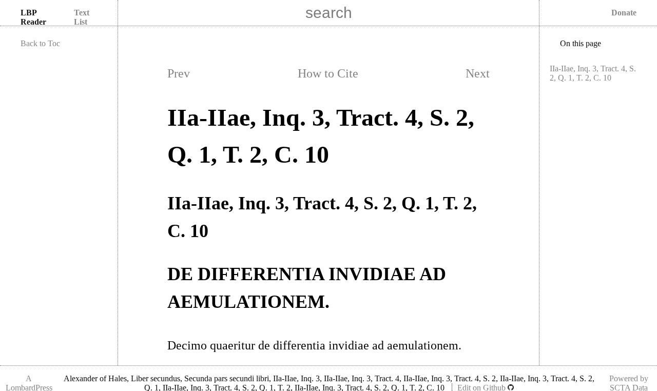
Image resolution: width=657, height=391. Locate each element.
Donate (623, 12)
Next (478, 73)
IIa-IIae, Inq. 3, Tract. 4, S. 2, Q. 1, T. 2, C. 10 (593, 73)
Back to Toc (40, 43)
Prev (178, 73)
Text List (81, 17)
